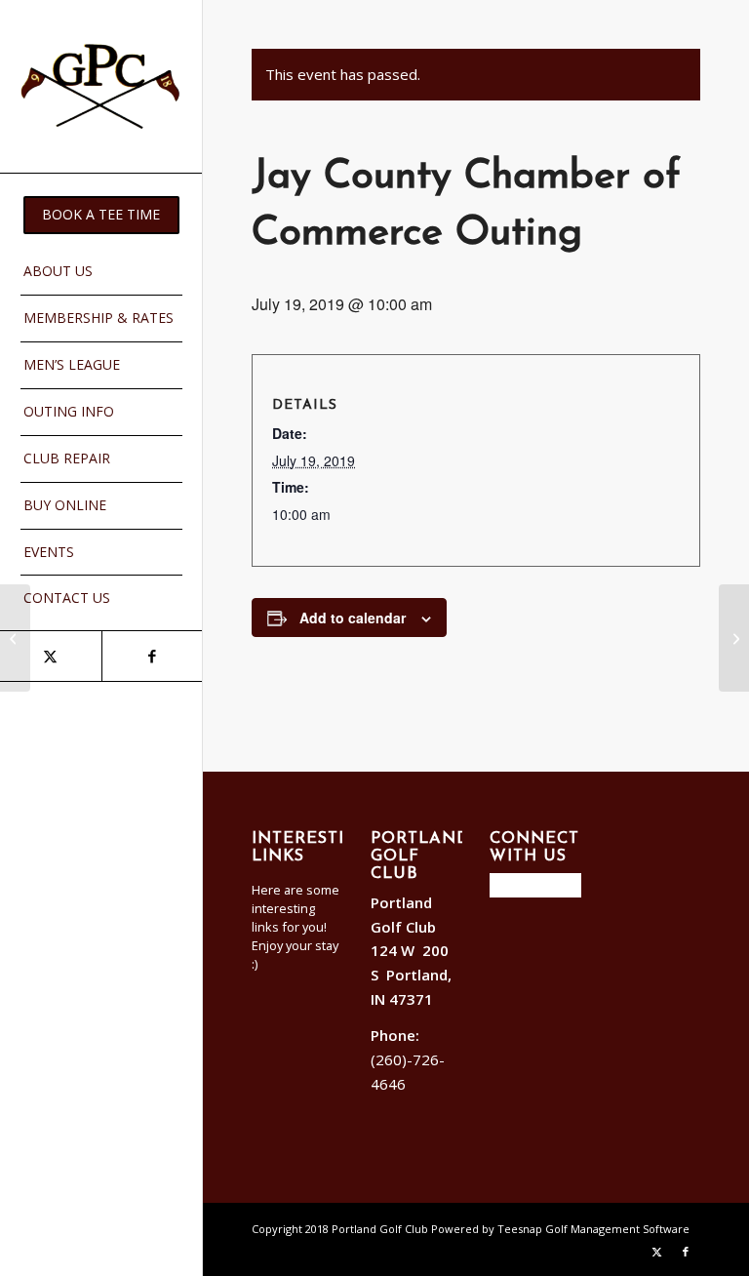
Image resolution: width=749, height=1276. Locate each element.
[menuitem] (101, 215)
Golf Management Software (617, 1228)
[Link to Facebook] (152, 656)
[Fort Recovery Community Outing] (15, 638)
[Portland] (101, 86)
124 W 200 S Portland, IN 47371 (411, 974)
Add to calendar (352, 617)
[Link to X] (50, 656)
